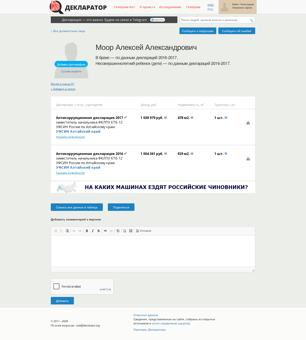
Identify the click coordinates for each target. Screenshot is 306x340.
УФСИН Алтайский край (78, 131)
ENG (211, 5)
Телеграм (193, 7)
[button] (55, 231)
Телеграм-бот (124, 7)
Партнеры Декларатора (149, 329)
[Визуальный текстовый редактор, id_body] (153, 251)
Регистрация (247, 4)
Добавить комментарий (76, 219)
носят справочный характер (171, 323)
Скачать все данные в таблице (77, 207)
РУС (210, 9)
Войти (235, 4)
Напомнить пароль (242, 7)
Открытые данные (145, 315)
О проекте (147, 7)
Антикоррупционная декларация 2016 (89, 153)
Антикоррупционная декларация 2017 (89, 117)
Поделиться (121, 207)
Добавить (62, 301)
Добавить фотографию (71, 64)
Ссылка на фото (71, 71)
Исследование (170, 7)
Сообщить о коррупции (198, 31)
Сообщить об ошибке (236, 31)
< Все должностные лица (68, 31)
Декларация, (65, 105)
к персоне (94, 219)
